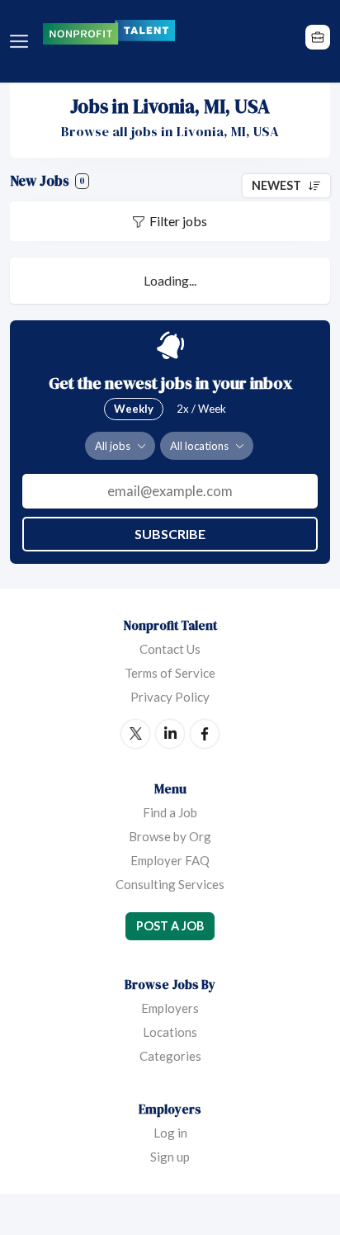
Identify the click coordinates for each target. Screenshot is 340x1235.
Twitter (135, 734)
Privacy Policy (170, 696)
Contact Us (170, 648)
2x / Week (201, 408)
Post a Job (170, 926)
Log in (170, 1132)
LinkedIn (170, 734)
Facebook (205, 734)
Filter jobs (178, 221)
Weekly (133, 408)
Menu (22, 41)
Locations (170, 1031)
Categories (170, 1055)
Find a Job (170, 812)
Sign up (170, 1156)
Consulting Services (170, 884)
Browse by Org (170, 836)
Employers (170, 1008)
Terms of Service (170, 672)
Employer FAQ (170, 860)
